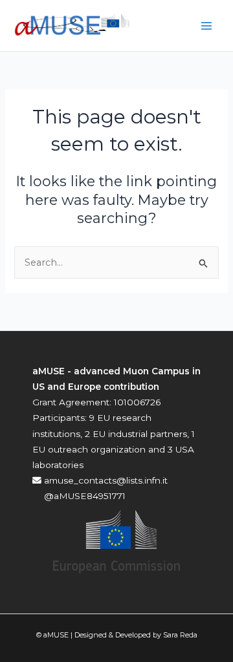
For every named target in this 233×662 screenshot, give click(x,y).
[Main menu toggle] (206, 25)
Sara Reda (180, 634)
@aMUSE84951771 (83, 496)
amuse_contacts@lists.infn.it (104, 480)
